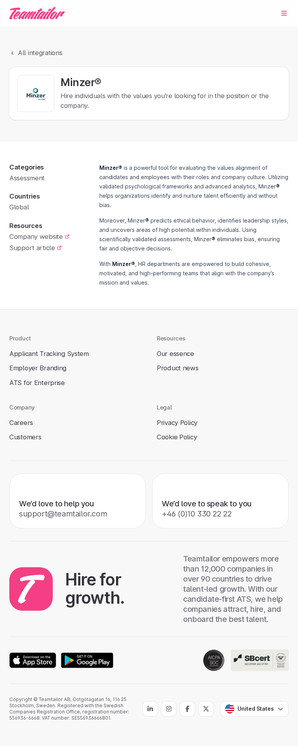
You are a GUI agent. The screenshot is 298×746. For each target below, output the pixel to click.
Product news (178, 368)
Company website (36, 236)
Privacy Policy (177, 423)
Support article (32, 248)
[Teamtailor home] (37, 13)
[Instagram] (169, 709)
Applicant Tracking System (49, 353)
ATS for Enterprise (37, 383)
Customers (25, 437)
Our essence (175, 353)
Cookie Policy (177, 437)
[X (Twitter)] (206, 709)
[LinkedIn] (150, 709)
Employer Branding (37, 368)
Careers (21, 423)
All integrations (40, 53)
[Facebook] (187, 709)
